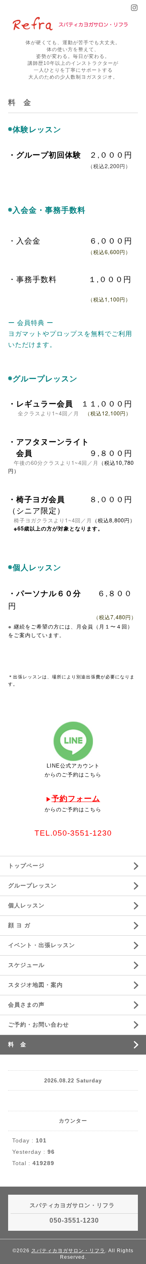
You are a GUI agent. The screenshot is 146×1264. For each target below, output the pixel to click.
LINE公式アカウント (73, 766)
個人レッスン (26, 905)
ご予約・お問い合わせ (38, 1024)
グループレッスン (32, 885)
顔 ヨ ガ (19, 925)
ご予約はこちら (81, 775)
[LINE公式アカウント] (73, 741)
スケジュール (26, 965)
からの (53, 775)
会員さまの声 (26, 1004)
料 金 (17, 1044)
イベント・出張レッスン (41, 945)
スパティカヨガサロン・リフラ (68, 1250)
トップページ (26, 865)
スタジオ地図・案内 (35, 985)
